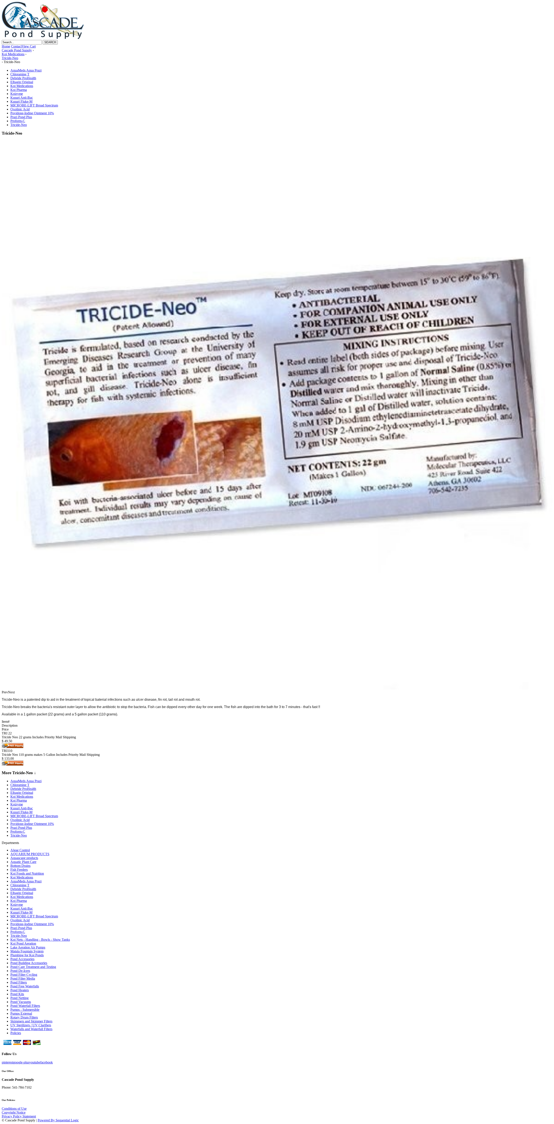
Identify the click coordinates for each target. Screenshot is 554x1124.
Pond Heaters (19, 990)
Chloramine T (19, 74)
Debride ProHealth (23, 78)
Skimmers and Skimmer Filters (31, 1021)
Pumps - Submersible (24, 1009)
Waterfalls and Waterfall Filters (31, 1029)
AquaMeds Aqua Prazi (26, 70)
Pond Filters (18, 982)
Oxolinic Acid (20, 109)
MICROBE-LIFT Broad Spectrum (34, 105)
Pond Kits (17, 994)
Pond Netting (19, 998)
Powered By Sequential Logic (58, 1120)
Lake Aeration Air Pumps (27, 947)
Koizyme (16, 94)
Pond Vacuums (20, 1002)
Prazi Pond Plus (21, 117)
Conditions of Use (14, 1108)
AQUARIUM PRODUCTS (29, 854)
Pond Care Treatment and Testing (33, 967)
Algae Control (20, 850)
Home (6, 46)
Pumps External (21, 1013)
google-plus (21, 1062)
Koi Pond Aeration (23, 943)
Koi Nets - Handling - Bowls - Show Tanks (40, 939)
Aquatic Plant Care (23, 862)
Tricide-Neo (18, 125)
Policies (15, 1033)
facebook (46, 1062)
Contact (16, 46)
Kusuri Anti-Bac (21, 97)
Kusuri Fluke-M (21, 101)
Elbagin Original (21, 82)
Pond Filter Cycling (23, 974)
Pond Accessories (22, 959)
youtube (34, 1062)
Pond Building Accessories (28, 963)
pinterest (7, 1062)
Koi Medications (21, 86)
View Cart (29, 46)
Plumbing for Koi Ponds (27, 955)
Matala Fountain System (26, 951)
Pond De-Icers (20, 971)
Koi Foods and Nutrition (27, 873)
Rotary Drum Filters (24, 1017)
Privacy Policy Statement (19, 1116)
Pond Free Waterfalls (24, 986)
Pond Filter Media (22, 978)
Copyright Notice (14, 1112)
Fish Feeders (19, 869)
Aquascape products (24, 858)
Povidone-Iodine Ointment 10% (32, 113)
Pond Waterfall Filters (25, 1006)
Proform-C (17, 121)
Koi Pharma (18, 90)
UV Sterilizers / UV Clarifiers (30, 1025)
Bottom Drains (20, 866)
